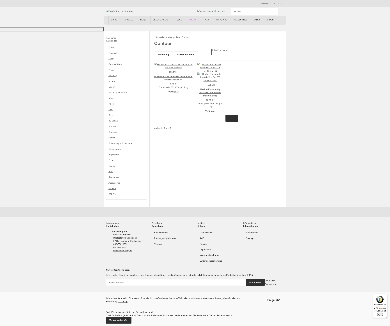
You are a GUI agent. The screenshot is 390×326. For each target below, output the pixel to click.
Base (110, 115)
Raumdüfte (113, 177)
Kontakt (203, 244)
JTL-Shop (123, 301)
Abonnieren (255, 282)
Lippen (111, 87)
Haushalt (112, 53)
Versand (158, 244)
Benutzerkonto (161, 232)
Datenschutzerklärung (155, 275)
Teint (110, 109)
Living (111, 58)
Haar (110, 171)
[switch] (380, 314)
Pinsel (111, 104)
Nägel (111, 98)
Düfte (111, 47)
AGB (202, 238)
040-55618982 (120, 244)
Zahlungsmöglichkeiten (165, 238)
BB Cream (113, 121)
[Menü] (385, 296)
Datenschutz (206, 232)
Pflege (111, 70)
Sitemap (250, 238)
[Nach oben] (52, 29)
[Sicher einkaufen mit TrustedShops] (205, 11)
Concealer (113, 132)
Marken (112, 188)
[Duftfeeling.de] (106, 20)
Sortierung (163, 54)
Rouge (111, 166)
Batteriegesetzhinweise (211, 261)
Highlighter (113, 154)
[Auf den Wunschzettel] (235, 118)
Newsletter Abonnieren (270, 282)
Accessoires (114, 183)
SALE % (112, 194)
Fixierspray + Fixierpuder (120, 143)
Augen (111, 81)
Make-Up (112, 75)
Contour (112, 137)
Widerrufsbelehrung (209, 255)
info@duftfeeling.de (122, 250)
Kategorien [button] (111, 38)
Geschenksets (115, 64)
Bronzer (112, 126)
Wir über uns (252, 232)
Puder (111, 160)
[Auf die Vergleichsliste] (228, 118)
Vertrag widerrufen (118, 320)
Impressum (205, 249)
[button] (202, 52)
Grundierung (114, 149)
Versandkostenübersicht (220, 315)
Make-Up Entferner (117, 92)
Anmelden (265, 3)
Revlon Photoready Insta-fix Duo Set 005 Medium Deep (210, 92)
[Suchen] (281, 11)
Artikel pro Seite (185, 54)
